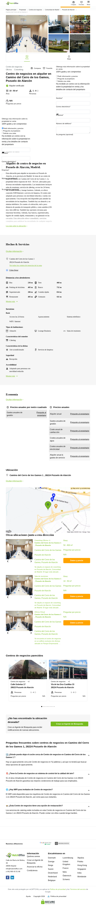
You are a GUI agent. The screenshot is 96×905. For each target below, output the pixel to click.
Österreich (67, 876)
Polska (80, 862)
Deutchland (53, 873)
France (65, 868)
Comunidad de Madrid (52, 9)
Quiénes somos (33, 856)
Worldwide (81, 877)
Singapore (81, 869)
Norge (50, 865)
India (79, 873)
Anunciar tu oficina (34, 867)
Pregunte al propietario (66, 79)
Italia (65, 872)
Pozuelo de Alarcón (68, 9)
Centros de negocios (35, 9)
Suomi (50, 869)
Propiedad (22, 9)
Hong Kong (82, 865)
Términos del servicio (78, 889)
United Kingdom (66, 863)
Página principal (11, 9)
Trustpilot (59, 116)
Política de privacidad (58, 889)
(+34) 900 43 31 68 (13, 871)
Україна (80, 858)
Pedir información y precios (68, 76)
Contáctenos (32, 870)
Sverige (51, 862)
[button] (7, 561)
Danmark (52, 858)
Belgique (51, 880)
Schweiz (66, 879)
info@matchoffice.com (14, 869)
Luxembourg (68, 858)
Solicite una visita (64, 81)
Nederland (52, 877)
